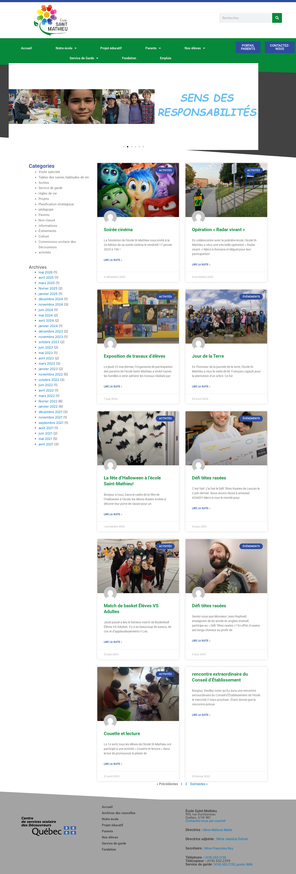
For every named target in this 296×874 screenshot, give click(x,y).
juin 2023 (46, 347)
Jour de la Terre (208, 356)
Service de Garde (82, 58)
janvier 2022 (48, 406)
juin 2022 (46, 385)
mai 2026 (46, 272)
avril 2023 (46, 358)
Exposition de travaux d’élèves (134, 356)
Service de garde (50, 188)
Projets (44, 199)
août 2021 (46, 428)
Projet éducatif (111, 48)
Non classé (47, 220)
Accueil (26, 48)
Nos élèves (193, 48)
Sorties (44, 183)
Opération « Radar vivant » (218, 229)
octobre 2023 (49, 342)
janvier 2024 (48, 326)
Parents (151, 48)
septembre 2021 (51, 423)
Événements (47, 231)
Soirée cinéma (118, 229)
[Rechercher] (277, 18)
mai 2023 (46, 353)
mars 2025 (47, 283)
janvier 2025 (48, 294)
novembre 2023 (51, 337)
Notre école (64, 48)
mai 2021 (45, 439)
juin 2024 (46, 310)
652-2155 (219, 857)
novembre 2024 (51, 304)
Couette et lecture (122, 733)
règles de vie (48, 193)
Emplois (165, 58)
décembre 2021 (50, 412)
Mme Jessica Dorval (232, 839)
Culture (44, 236)
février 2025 (48, 288)
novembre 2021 (50, 417)
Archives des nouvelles (118, 813)
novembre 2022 (51, 374)
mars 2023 (47, 363)
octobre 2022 (49, 380)
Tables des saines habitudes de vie (64, 177)
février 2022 (48, 401)
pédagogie (46, 209)
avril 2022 (46, 390)
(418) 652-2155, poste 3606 (233, 864)
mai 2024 (46, 315)
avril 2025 (46, 277)
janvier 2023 (48, 369)
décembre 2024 (51, 299)
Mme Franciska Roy (219, 848)
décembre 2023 (51, 331)
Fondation (129, 58)
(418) (208, 857)
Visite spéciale (49, 172)
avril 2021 (46, 444)
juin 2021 (45, 433)
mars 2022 (47, 396)
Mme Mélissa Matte (217, 830)
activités (45, 252)
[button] (13, 106)
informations (48, 226)
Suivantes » (199, 784)
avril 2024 (46, 320)
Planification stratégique (56, 204)
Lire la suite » (113, 260)
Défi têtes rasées (209, 478)
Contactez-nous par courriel (205, 821)
